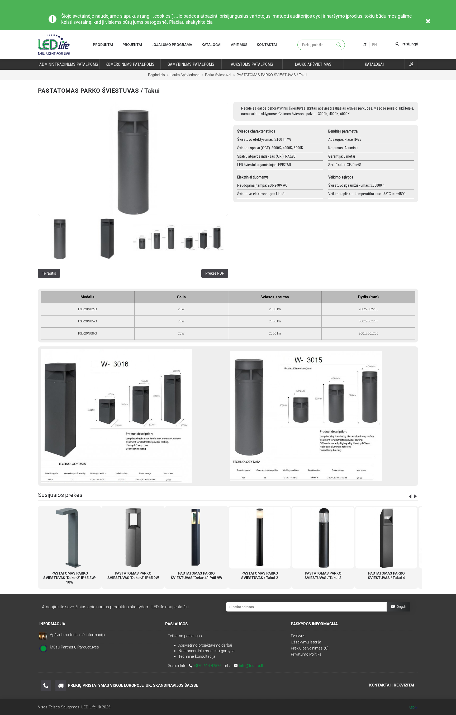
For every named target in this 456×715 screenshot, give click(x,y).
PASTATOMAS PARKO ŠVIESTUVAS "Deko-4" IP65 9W (196, 575)
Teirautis (49, 273)
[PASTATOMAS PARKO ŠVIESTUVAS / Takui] (133, 159)
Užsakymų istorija (306, 642)
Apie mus (239, 45)
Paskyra (298, 636)
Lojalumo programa (171, 45)
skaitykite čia (199, 22)
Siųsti (401, 606)
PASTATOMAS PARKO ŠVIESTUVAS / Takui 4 (386, 575)
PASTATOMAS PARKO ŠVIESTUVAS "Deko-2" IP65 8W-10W (69, 577)
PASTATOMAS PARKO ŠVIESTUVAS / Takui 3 (323, 575)
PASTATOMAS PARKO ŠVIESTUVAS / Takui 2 (259, 575)
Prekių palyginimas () (310, 648)
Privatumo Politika (306, 654)
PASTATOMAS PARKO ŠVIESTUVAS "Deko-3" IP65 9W (133, 575)
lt (365, 45)
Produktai (103, 45)
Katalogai (211, 45)
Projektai (132, 45)
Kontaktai (267, 45)
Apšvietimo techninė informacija (77, 634)
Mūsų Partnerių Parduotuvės (74, 647)
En (374, 45)
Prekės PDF (214, 273)
